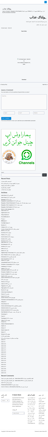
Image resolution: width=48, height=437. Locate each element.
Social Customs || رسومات (7, 236)
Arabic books (4, 210)
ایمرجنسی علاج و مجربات (6, 181)
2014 (2, 364)
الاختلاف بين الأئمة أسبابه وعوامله (7, 185)
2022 (2, 348)
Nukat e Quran (4, 330)
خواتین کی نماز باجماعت (6, 189)
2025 (2, 341)
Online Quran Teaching (6, 292)
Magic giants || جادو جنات (7, 287)
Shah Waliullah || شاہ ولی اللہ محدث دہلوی (11, 312)
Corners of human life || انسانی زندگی (10, 229)
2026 (2, 339)
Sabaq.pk (3, 301)
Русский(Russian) (4, 216)
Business (3, 225)
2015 (2, 362)
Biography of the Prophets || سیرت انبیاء (19, 11)
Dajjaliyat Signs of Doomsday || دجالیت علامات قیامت (13, 252)
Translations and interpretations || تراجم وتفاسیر (12, 299)
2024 (2, 343)
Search (2, 172)
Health (2, 325)
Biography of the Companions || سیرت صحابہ (11, 205)
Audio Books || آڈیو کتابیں (7, 195)
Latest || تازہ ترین (40, 11)
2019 (2, 354)
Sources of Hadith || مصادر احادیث (9, 274)
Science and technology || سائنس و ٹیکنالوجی (11, 305)
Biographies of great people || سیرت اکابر (11, 200)
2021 (2, 350)
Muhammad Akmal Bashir (6, 384)
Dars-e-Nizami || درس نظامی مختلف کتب (10, 254)
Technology (3, 314)
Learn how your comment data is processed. (27, 120)
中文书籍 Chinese (5, 223)
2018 (2, 356)
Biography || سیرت (6, 199)
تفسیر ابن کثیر (9, 382)
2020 (2, 352)
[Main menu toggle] (45, 2)
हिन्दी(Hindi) (3, 220)
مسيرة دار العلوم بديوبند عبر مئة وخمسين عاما (10, 183)
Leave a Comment (6, 11)
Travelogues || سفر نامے (7, 318)
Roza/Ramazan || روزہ (6, 244)
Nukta (2, 332)
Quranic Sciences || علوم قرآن (8, 297)
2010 (2, 372)
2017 (2, 358)
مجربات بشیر (15, 384)
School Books (4, 303)
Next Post (45, 84)
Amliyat (2, 321)
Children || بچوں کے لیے (32, 11)
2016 (2, 360)
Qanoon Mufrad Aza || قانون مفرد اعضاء (10, 277)
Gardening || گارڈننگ (6, 266)
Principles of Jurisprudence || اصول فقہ (10, 264)
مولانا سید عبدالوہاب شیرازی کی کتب (10, 338)
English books (4, 212)
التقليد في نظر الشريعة (5, 187)
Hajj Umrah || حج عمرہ (6, 242)
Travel (2, 316)
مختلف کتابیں (7, 336)
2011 (2, 370)
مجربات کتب (5, 279)
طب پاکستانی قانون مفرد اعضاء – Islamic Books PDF (12, 378)
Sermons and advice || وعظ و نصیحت (10, 310)
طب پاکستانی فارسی (28, 380)
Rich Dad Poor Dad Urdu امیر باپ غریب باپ (19, 386)
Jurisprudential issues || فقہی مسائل (10, 262)
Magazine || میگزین (6, 285)
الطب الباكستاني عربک (28, 378)
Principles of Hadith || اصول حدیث (9, 272)
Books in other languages (6, 209)
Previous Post (3, 84)
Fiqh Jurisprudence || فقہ (7, 258)
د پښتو (4, 218)
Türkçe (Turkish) (4, 214)
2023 (2, 345)
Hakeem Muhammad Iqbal (6, 323)
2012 (2, 368)
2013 (2, 366)
